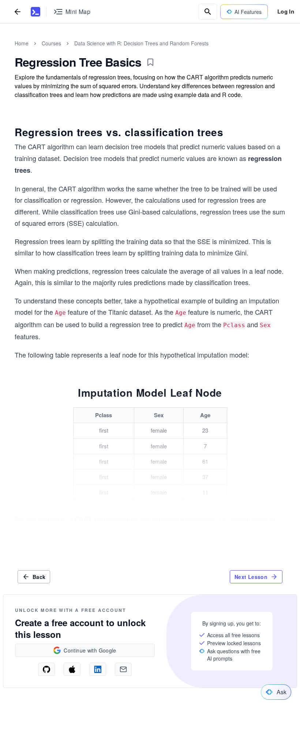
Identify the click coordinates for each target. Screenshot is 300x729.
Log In (285, 11)
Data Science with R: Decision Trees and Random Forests (141, 43)
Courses (51, 43)
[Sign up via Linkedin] (97, 669)
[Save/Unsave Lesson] (150, 62)
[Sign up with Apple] (72, 669)
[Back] (17, 11)
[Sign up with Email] (123, 669)
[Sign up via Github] (46, 669)
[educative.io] (35, 11)
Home (22, 43)
